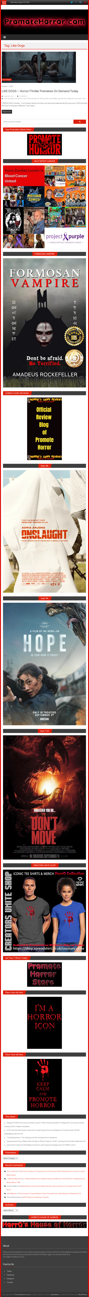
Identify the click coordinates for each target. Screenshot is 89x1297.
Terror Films (82, 98)
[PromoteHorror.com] (44, 21)
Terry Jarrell (11, 1171)
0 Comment (23, 96)
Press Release (7, 79)
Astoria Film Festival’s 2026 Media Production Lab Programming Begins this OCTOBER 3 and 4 (41, 1145)
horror (5, 98)
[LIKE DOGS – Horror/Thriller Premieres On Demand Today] (39, 67)
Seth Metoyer (11, 1193)
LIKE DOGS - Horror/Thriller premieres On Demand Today (31, 98)
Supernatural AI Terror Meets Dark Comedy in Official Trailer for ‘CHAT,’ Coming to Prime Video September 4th (46, 1141)
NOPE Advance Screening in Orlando (35, 1197)
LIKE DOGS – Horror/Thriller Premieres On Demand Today (40, 91)
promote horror (62, 98)
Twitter (9, 1271)
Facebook (10, 1275)
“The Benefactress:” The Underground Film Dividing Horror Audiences (32, 1138)
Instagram (10, 1279)
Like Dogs (11, 98)
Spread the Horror (73, 98)
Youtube (10, 1282)
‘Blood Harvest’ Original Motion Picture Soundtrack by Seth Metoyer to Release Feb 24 (50, 1193)
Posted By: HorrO (8, 96)
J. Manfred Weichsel (14, 1179)
